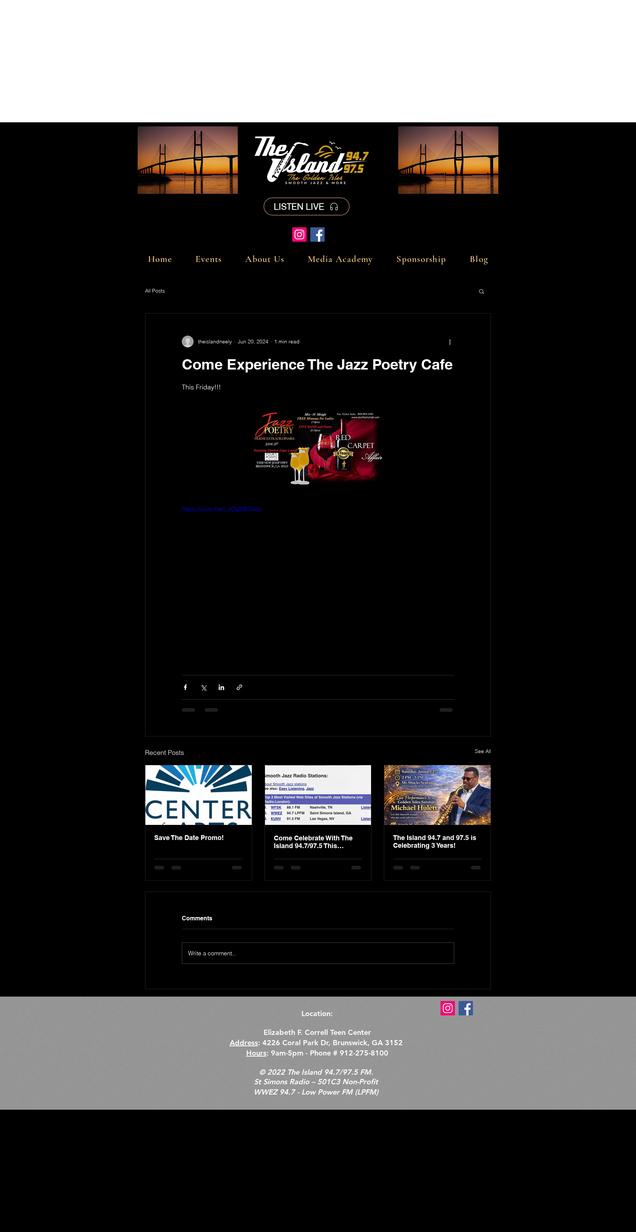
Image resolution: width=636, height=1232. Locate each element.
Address (244, 1042)
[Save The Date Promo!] (198, 795)
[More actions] (449, 341)
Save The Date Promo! (189, 837)
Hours (256, 1053)
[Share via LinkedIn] (221, 687)
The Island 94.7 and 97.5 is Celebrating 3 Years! (434, 841)
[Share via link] (239, 687)
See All (483, 751)
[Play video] (318, 581)
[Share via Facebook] (185, 687)
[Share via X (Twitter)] (203, 687)
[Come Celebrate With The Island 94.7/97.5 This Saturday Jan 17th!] (318, 795)
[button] (481, 291)
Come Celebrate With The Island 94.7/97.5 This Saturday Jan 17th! (313, 842)
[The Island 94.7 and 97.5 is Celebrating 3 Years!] (437, 795)
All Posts (155, 290)
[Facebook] (317, 234)
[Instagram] (299, 234)
